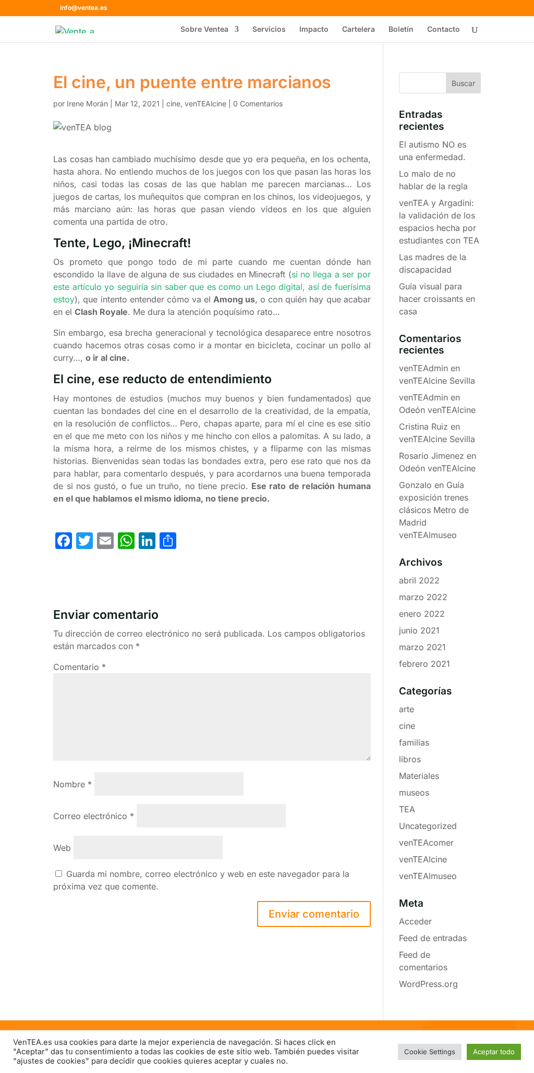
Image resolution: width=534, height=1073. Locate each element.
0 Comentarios (258, 103)
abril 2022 (419, 580)
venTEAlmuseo (428, 876)
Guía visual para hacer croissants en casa (437, 298)
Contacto (443, 29)
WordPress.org (428, 984)
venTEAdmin (423, 368)
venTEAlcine (205, 103)
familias (414, 742)
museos (414, 792)
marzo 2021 (422, 647)
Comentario (79, 667)
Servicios (269, 29)
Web (62, 848)
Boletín (401, 29)
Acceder (415, 921)
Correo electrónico (93, 816)
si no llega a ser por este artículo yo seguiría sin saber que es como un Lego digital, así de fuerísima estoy (211, 286)
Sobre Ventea (204, 29)
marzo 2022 (423, 597)
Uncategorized (428, 826)
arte (406, 709)
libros (410, 759)
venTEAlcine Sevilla (437, 380)
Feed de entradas (433, 938)
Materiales (419, 776)
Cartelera (358, 29)
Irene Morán (87, 103)
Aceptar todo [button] (494, 1051)
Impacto (314, 29)
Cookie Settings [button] (429, 1051)
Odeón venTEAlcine (437, 410)
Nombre (72, 784)
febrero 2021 (424, 664)
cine (173, 103)
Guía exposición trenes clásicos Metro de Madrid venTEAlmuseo (434, 510)
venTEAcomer (426, 842)
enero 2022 (422, 613)
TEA (407, 809)
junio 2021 (419, 630)
